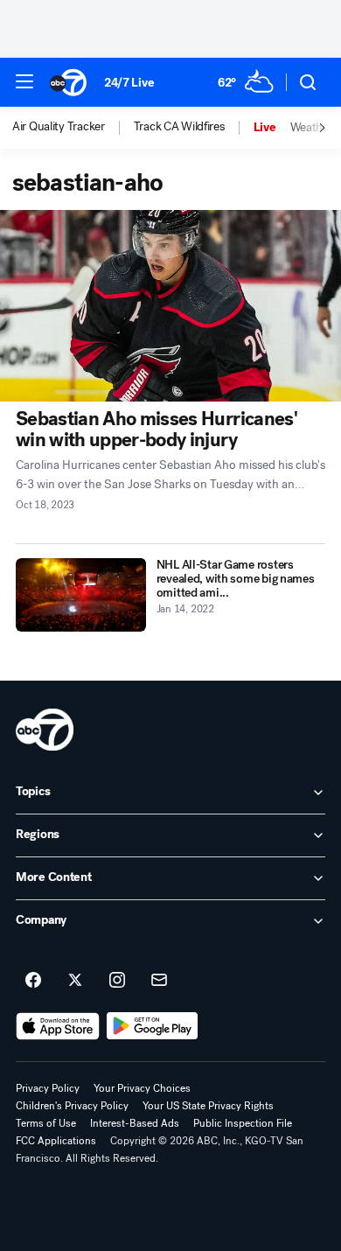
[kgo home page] (44, 730)
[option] (73, 128)
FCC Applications (56, 1141)
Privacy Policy (48, 1088)
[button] (24, 81)
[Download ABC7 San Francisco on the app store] (58, 1026)
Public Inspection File (242, 1123)
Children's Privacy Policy (72, 1106)
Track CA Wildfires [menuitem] (179, 127)
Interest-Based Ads (134, 1123)
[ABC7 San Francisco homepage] (68, 82)
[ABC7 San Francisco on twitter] (75, 980)
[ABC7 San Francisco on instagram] (117, 980)
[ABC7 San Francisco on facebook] (33, 980)
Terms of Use (46, 1123)
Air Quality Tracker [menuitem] (58, 127)
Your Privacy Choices (142, 1088)
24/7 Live (129, 82)
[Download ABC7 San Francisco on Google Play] (152, 1026)
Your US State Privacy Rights (208, 1106)
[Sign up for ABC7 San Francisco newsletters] (159, 980)
